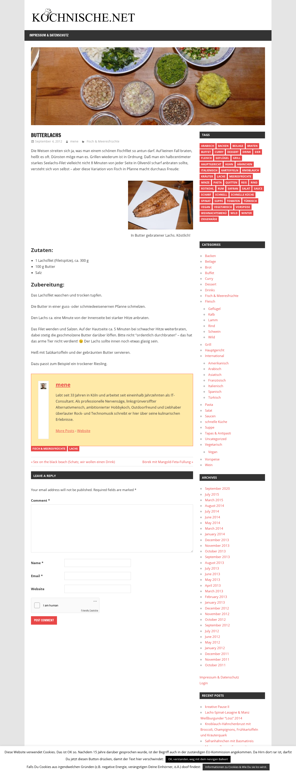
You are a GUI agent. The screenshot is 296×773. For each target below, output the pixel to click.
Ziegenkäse (209, 219)
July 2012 (212, 631)
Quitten (231, 182)
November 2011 (217, 659)
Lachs (73, 448)
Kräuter (207, 176)
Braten (252, 146)
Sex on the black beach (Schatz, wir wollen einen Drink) (74, 462)
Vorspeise (243, 207)
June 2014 (212, 517)
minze (205, 182)
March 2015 (214, 500)
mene (74, 141)
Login (204, 683)
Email (37, 576)
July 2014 (212, 511)
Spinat (206, 201)
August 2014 (214, 505)
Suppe (219, 201)
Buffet (206, 152)
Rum (221, 188)
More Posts (65, 430)
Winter (246, 213)
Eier (257, 152)
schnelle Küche (242, 195)
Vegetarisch (223, 207)
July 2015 (212, 494)
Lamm (213, 320)
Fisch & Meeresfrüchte (103, 141)
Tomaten (233, 201)
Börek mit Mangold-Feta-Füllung (166, 462)
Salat (246, 188)
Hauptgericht (211, 164)
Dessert (233, 152)
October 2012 (215, 619)
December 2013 (217, 540)
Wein (209, 465)
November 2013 (217, 545)
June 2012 (212, 636)
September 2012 (217, 625)
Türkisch (214, 397)
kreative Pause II (217, 706)
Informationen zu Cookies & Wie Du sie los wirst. (236, 767)
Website (83, 430)
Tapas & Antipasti (218, 433)
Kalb (211, 314)
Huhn (229, 164)
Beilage (238, 146)
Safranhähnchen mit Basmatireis (229, 741)
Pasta (217, 182)
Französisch (217, 380)
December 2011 (217, 654)
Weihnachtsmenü (214, 213)
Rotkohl (207, 188)
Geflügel (222, 158)
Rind (254, 182)
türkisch (250, 201)
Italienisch (209, 170)
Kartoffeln (229, 170)
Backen (223, 146)
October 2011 (215, 665)
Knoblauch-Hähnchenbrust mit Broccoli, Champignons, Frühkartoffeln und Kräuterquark (229, 729)
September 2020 (217, 488)
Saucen (210, 416)
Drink (246, 152)
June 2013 (212, 574)
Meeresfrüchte (240, 176)
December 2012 (217, 608)
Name (37, 563)
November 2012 (217, 614)
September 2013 (217, 557)
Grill (237, 158)
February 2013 (216, 596)
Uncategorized (215, 439)
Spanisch (214, 391)
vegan (205, 207)
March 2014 (214, 528)
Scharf (206, 195)
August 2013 (214, 562)
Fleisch (206, 158)
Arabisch (207, 146)
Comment (40, 500)
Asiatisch (214, 374)
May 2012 (212, 642)
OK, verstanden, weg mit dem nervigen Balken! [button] (198, 759)
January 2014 (215, 534)
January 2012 (215, 648)
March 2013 (214, 591)
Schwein (214, 331)
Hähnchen (244, 164)
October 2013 (215, 551)
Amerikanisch (218, 363)
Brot (208, 267)
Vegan (212, 452)
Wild (234, 213)
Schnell (221, 195)
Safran (233, 188)
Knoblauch (250, 170)
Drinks (210, 290)
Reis (244, 182)
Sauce (258, 188)
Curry (219, 152)
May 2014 (212, 523)
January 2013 (215, 602)
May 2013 (212, 579)
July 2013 (212, 568)
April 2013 (213, 585)
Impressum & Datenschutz (48, 35)
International (214, 356)
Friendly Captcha (89, 610)
